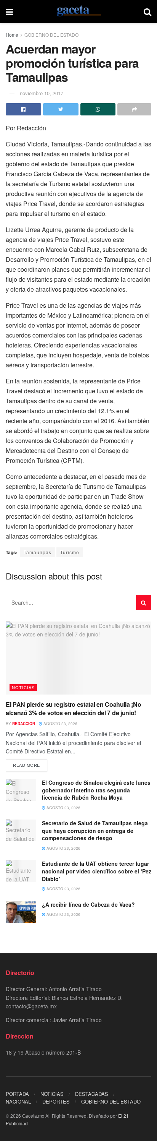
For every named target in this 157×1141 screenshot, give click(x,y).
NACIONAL (18, 1101)
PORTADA (17, 1093)
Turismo (69, 552)
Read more (26, 765)
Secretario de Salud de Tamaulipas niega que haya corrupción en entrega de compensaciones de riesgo (95, 830)
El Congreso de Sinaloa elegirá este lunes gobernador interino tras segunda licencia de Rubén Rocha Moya (96, 790)
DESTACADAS (91, 1093)
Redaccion (23, 723)
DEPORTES (56, 1101)
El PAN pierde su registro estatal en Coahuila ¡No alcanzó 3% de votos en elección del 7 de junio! (73, 708)
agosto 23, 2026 (59, 723)
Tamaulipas (37, 552)
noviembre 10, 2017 (41, 93)
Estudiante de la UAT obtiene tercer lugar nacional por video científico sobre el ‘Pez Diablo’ (96, 871)
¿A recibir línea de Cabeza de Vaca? (88, 904)
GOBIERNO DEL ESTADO (51, 34)
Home (12, 34)
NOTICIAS (23, 687)
